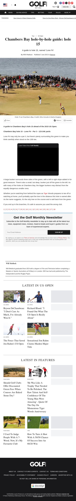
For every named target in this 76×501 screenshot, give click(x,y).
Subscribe (66, 7)
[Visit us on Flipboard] (72, 3)
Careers (53, 475)
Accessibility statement (26, 475)
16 (47, 209)
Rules (58, 12)
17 (51, 209)
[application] (38, 159)
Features (52, 54)
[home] (5, 12)
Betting (41, 12)
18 (54, 209)
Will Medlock (27, 54)
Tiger (46, 193)
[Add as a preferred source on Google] (38, 486)
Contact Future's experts (27, 471)
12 (34, 209)
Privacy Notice (62, 238)
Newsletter (69, 120)
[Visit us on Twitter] (66, 3)
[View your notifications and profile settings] (15, 5)
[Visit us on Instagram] (63, 3)
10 (27, 209)
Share (8, 120)
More (66, 12)
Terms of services (29, 238)
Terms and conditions (58, 471)
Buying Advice (21, 12)
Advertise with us (65, 475)
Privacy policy (9, 475)
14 (40, 209)
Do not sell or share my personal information (38, 478)
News (10, 12)
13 (37, 209)
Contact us (44, 471)
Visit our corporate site (62, 494)
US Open (40, 36)
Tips (32, 12)
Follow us (58, 120)
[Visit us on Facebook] (60, 3)
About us (12, 471)
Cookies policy (43, 475)
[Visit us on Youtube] (69, 3)
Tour (50, 12)
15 (44, 209)
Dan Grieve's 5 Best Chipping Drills (24, 18)
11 (30, 209)
